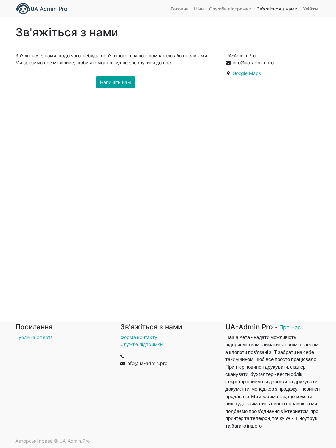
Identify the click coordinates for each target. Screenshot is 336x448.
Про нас (290, 327)
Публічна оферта (34, 337)
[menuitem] (179, 9)
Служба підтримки (141, 344)
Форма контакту (138, 337)
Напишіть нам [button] (115, 82)
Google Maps (247, 73)
